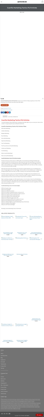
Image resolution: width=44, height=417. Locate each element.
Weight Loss (15, 408)
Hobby (15, 403)
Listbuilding (38, 403)
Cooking (30, 399)
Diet (36, 399)
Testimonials (3, 364)
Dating (33, 399)
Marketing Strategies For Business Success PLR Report (8, 341)
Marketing (4, 109)
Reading (9, 406)
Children (22, 399)
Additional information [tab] (13, 116)
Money (27, 405)
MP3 (35, 405)
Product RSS (3, 366)
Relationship (14, 406)
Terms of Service (4, 391)
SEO (19, 406)
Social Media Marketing (30, 406)
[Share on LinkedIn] (10, 112)
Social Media (23, 406)
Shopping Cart (4, 383)
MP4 (37, 405)
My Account (3, 378)
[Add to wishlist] (43, 98)
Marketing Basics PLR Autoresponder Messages (36, 319)
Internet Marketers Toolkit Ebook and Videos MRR (8, 233)
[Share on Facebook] (2, 112)
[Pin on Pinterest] (8, 112)
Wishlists (2, 381)
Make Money (3, 405)
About (2, 353)
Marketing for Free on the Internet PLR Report (22, 233)
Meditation (20, 405)
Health (33, 401)
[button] (1, 2)
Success (2, 408)
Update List (3, 359)
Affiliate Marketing (4, 399)
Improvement (26, 403)
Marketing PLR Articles (7, 108)
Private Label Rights (9, 109)
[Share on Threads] (6, 112)
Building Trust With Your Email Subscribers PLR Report (8, 255)
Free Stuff (3, 361)
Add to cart (5, 105)
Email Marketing (3, 401)
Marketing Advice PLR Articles (22, 254)
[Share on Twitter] (4, 112)
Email (39, 399)
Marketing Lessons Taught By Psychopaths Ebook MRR (22, 341)
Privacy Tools (3, 389)
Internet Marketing (32, 403)
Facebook (12, 401)
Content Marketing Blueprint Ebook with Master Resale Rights (36, 233)
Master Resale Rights (14, 405)
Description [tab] (5, 116)
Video (11, 408)
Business (18, 399)
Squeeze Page (37, 406)
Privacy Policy (3, 387)
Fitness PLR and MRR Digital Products (21, 401)
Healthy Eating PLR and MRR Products (7, 403)
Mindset (24, 405)
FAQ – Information (4, 385)
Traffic (6, 408)
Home (19, 403)
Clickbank (26, 399)
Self (17, 406)
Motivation (31, 405)
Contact (2, 376)
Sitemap (2, 368)
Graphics (29, 401)
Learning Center (4, 355)
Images (22, 403)
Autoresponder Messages (12, 399)
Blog (2, 357)
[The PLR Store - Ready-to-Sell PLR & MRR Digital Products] (22, 2)
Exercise (8, 401)
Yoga (19, 408)
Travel (9, 408)
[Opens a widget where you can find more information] (39, 415)
